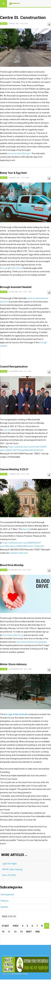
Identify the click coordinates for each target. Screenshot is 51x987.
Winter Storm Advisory (13, 664)
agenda (6, 430)
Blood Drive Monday (12, 565)
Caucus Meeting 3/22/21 (14, 469)
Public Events (16, 268)
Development (7, 894)
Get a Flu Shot (9, 875)
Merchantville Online (19, 974)
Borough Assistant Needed (15, 287)
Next (29, 931)
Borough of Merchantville (16, 714)
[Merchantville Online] (14, 3)
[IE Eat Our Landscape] (25, 964)
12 (15, 931)
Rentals (4, 907)
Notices (4, 900)
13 (21, 931)
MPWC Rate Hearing (12, 869)
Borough (4, 268)
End (37, 931)
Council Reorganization (14, 366)
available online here (18, 553)
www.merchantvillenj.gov (19, 153)
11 (9, 931)
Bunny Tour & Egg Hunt (13, 172)
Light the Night (9, 863)
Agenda (25, 529)
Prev (15, 926)
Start (5, 926)
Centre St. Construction (23, 17)
